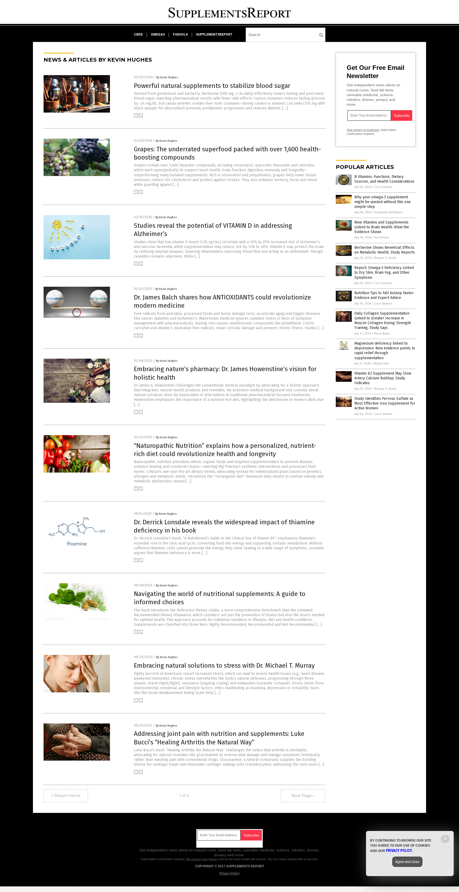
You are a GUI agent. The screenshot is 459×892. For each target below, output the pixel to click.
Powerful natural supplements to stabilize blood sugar (212, 85)
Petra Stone (382, 333)
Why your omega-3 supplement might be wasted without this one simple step (382, 202)
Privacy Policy (229, 873)
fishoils (180, 34)
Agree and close (407, 862)
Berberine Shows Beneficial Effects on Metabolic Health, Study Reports (384, 250)
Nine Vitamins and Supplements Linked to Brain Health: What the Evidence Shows (381, 227)
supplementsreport (214, 34)
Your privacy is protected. (363, 129)
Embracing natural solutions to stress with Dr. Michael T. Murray (224, 665)
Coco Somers (383, 187)
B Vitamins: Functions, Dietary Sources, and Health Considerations (384, 179)
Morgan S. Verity (385, 258)
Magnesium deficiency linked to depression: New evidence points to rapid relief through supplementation (384, 350)
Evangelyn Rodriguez (389, 212)
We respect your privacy (202, 859)
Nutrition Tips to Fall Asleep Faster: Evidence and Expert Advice (384, 295)
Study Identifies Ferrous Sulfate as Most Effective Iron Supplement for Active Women (384, 403)
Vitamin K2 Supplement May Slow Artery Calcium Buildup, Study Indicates (382, 378)
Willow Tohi (381, 363)
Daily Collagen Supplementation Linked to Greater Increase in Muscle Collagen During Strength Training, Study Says (382, 320)
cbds (138, 34)
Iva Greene (381, 237)
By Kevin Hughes (167, 77)
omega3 (158, 34)
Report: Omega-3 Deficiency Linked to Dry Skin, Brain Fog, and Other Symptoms (384, 272)
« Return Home (65, 795)
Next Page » (302, 795)
